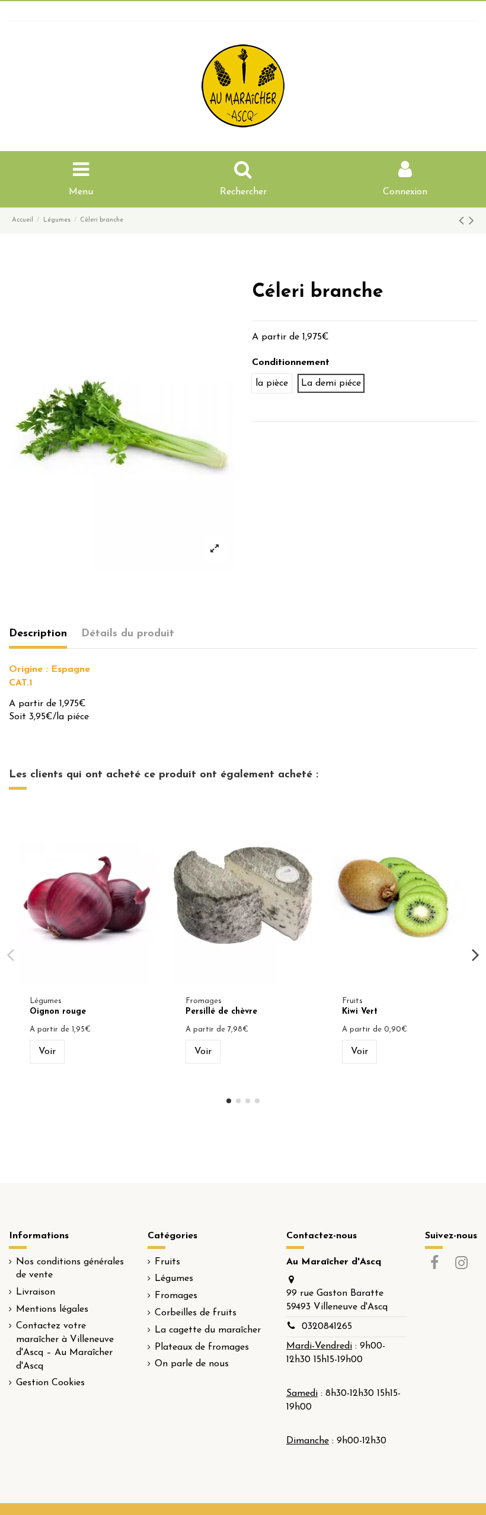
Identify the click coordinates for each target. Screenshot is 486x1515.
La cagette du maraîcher (208, 1330)
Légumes (174, 1278)
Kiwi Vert (360, 1011)
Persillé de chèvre (221, 1011)
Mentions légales (52, 1309)
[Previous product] (464, 221)
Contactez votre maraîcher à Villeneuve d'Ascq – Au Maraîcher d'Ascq (65, 1345)
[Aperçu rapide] (87, 980)
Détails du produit (127, 634)
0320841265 (327, 1326)
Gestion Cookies (50, 1383)
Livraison (35, 1292)
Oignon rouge (58, 1011)
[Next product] (471, 221)
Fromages (176, 1296)
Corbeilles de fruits (195, 1313)
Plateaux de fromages (202, 1347)
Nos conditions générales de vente (70, 1268)
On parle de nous (192, 1364)
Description (38, 634)
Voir (47, 1051)
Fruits (167, 1262)
